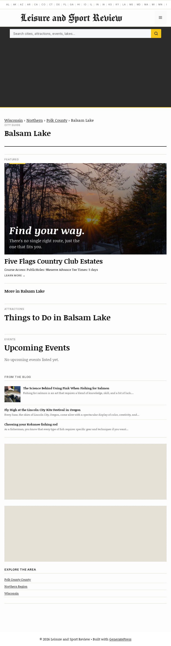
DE (58, 4)
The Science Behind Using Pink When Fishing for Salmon (66, 388)
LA (124, 4)
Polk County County (17, 579)
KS (110, 4)
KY (117, 4)
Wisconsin (13, 120)
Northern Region (15, 586)
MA (146, 4)
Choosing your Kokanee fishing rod (30, 424)
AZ (22, 4)
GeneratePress (120, 639)
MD (139, 4)
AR (29, 4)
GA (72, 4)
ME (131, 4)
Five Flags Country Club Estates (53, 261)
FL (65, 4)
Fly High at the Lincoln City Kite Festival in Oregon (42, 409)
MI (153, 4)
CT (51, 4)
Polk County (57, 120)
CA (36, 4)
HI (78, 4)
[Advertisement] (85, 71)
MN (160, 4)
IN (97, 4)
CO (43, 4)
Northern (34, 120)
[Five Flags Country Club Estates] (85, 209)
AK (15, 4)
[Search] (156, 33)
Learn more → (14, 275)
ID (85, 4)
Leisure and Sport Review (71, 17)
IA (103, 4)
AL (8, 4)
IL (91, 4)
